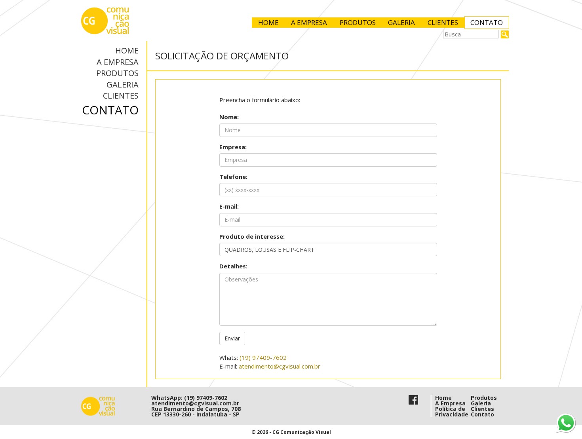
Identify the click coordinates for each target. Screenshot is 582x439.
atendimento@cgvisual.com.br (279, 366)
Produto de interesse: (252, 236)
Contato (482, 414)
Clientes (482, 408)
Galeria (481, 403)
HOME (268, 22)
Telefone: (233, 177)
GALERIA (401, 22)
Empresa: (233, 147)
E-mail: (229, 206)
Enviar (232, 338)
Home (443, 397)
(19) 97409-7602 (263, 357)
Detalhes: (233, 266)
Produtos (484, 397)
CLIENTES (443, 22)
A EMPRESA (309, 22)
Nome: (229, 117)
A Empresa (450, 403)
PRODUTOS (358, 22)
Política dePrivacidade (451, 411)
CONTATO (486, 22)
